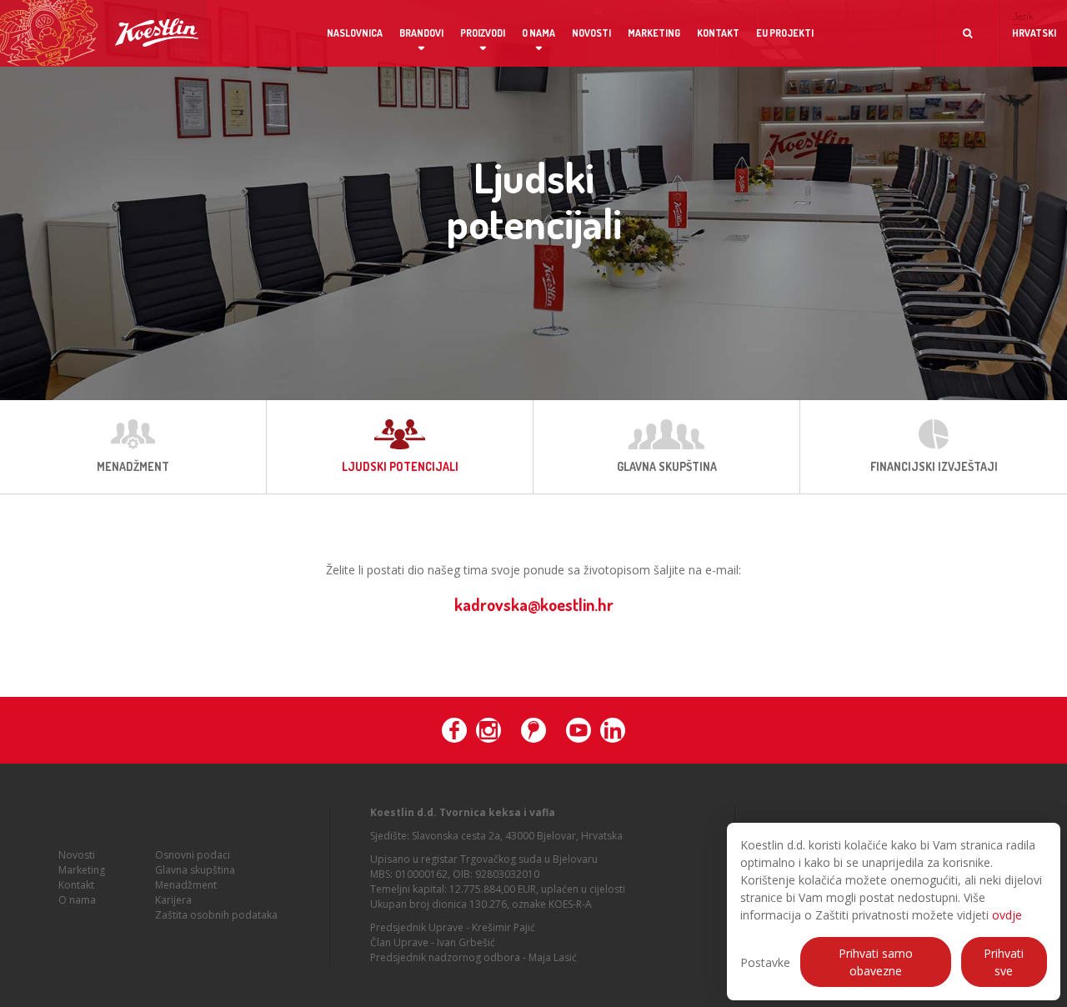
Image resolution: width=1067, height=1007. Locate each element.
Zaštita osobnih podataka (216, 915)
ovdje (1007, 915)
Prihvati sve (1004, 962)
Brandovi (421, 33)
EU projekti (785, 33)
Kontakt (718, 33)
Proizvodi (482, 33)
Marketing (654, 33)
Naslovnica (355, 33)
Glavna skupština (195, 870)
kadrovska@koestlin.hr (534, 604)
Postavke (765, 962)
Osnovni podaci (192, 855)
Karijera (173, 900)
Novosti (591, 33)
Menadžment (186, 885)
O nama (538, 33)
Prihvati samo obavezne (876, 962)
